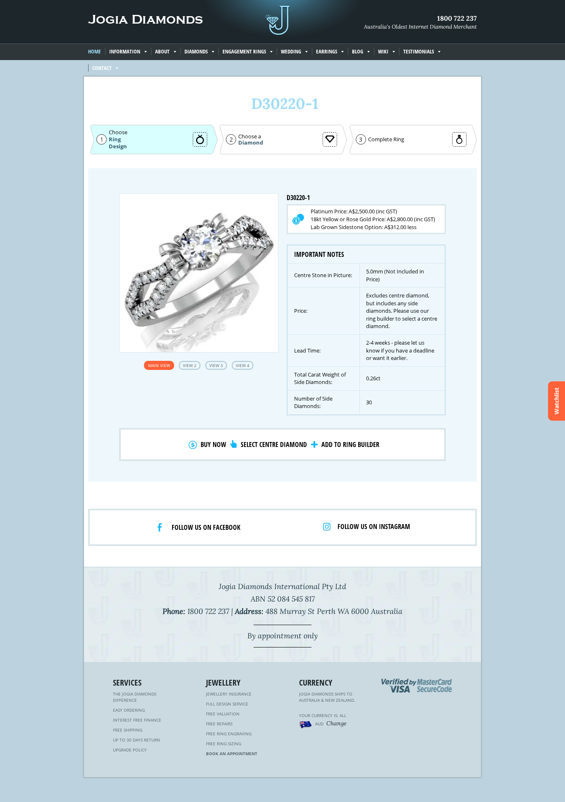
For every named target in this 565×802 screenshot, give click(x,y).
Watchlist (556, 401)
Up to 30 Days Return (136, 740)
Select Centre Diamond (274, 444)
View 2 (189, 365)
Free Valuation (222, 714)
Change (336, 723)
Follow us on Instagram (374, 526)
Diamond (250, 143)
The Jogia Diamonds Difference (134, 697)
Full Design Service (227, 704)
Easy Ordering (129, 710)
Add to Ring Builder (350, 444)
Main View (159, 365)
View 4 (242, 365)
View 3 (216, 365)
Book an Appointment (231, 753)
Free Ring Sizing (223, 743)
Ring (115, 139)
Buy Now (213, 444)
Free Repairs (219, 724)
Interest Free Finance (137, 720)
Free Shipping (127, 730)
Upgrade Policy (130, 750)
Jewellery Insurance (228, 694)
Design (118, 146)
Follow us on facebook (206, 527)
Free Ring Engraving (228, 734)
